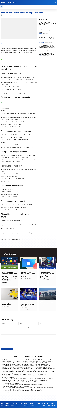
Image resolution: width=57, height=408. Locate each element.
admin (3, 284)
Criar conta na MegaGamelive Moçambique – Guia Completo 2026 (46, 54)
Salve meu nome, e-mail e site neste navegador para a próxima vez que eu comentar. (22, 327)
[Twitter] (53, 2)
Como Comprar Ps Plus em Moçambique (8, 303)
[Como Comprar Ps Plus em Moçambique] (9, 294)
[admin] (2, 15)
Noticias (40, 33)
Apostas (40, 50)
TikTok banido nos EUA (46, 303)
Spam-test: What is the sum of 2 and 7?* (10, 330)
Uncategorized (41, 42)
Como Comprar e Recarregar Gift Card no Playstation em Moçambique (28, 305)
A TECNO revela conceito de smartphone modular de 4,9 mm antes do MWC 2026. (47, 23)
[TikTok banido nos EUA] (47, 294)
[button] (1, 6)
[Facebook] (49, 2)
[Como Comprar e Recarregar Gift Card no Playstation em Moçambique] (28, 294)
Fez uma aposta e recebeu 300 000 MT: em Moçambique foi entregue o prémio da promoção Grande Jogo (47, 275)
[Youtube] (55, 2)
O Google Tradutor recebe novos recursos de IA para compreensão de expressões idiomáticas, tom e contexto (47, 30)
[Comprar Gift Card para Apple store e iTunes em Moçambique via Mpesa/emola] (28, 263)
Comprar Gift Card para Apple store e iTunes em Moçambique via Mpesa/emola (28, 274)
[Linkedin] (51, 2)
